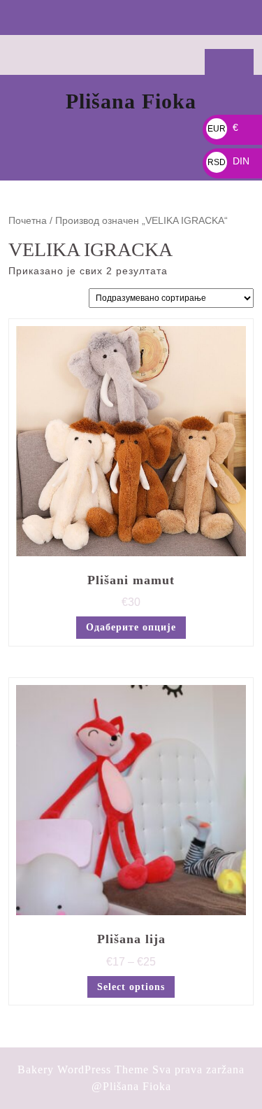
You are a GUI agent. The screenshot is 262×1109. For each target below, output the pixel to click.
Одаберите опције (131, 627)
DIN (228, 161)
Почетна (27, 221)
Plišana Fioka (131, 101)
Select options (131, 987)
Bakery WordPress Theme (83, 1069)
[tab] (131, 17)
